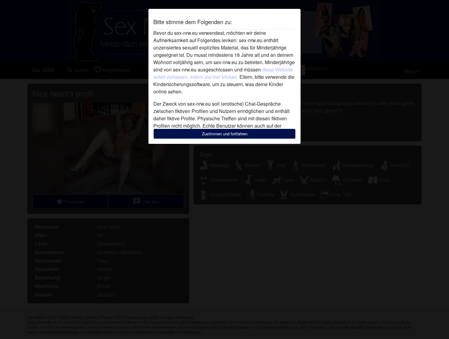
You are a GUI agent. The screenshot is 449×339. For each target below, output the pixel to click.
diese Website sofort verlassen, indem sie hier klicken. (223, 73)
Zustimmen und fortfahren (224, 134)
